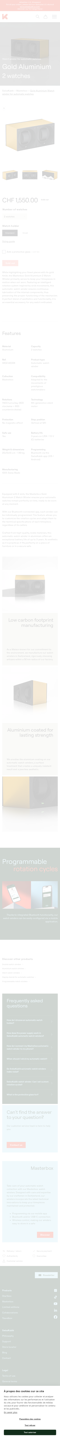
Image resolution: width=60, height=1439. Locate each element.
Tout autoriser (30, 1432)
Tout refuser (30, 1425)
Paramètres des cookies (30, 1419)
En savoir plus (10, 1412)
